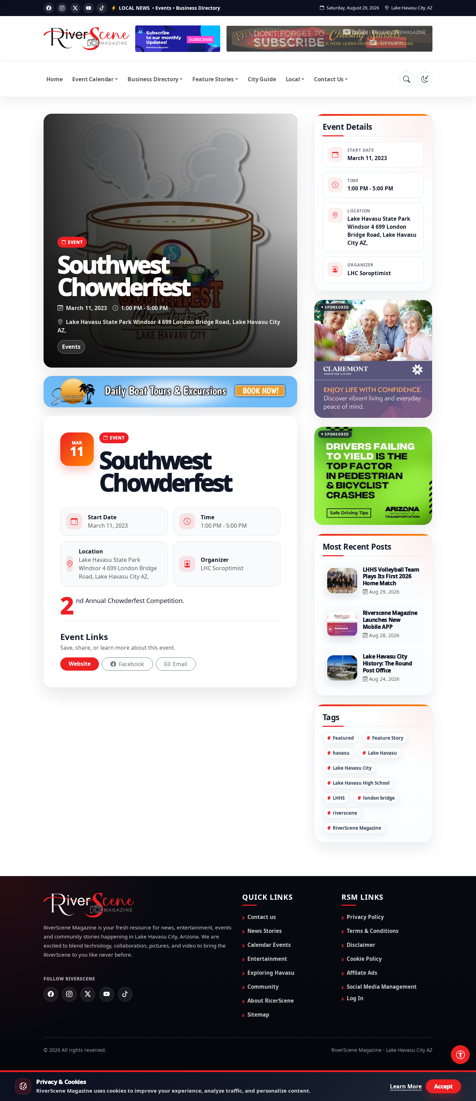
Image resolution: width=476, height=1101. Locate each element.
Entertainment (267, 929)
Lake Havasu (382, 723)
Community (263, 956)
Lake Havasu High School (361, 753)
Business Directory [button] (153, 79)
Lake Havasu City (352, 738)
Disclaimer (361, 915)
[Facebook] (49, 8)
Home (54, 79)
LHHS (339, 768)
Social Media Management (382, 956)
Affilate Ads (362, 943)
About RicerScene (270, 970)
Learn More (406, 1086)
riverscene (345, 783)
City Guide (262, 79)
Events (71, 346)
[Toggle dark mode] (424, 79)
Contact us (261, 887)
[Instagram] (62, 8)
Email (179, 664)
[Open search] (406, 79)
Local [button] (293, 79)
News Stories (264, 901)
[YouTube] (88, 8)
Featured (343, 708)
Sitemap (258, 984)
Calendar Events (269, 915)
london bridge (379, 768)
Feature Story (387, 708)
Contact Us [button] (329, 79)
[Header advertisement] (177, 38)
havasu (341, 723)
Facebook (130, 664)
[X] (75, 8)
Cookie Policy (364, 929)
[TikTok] (102, 8)
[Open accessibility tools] (460, 1054)
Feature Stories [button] (213, 79)
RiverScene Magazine (357, 798)
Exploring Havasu (270, 943)
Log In (355, 968)
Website (80, 664)
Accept (443, 1086)
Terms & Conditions (373, 901)
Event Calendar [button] (93, 79)
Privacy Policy (365, 887)
